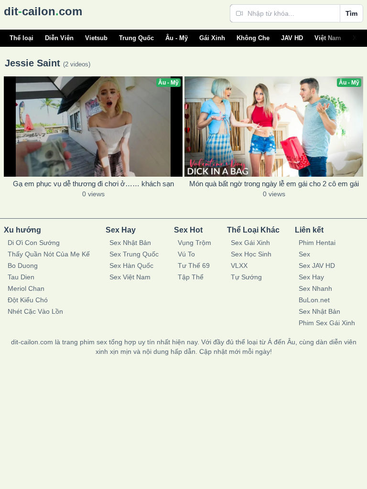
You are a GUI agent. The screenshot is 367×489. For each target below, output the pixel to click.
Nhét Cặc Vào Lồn (35, 311)
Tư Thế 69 (194, 265)
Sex (304, 254)
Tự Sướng (246, 277)
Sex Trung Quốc (134, 254)
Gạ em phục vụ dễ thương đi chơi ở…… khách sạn (93, 184)
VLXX (239, 265)
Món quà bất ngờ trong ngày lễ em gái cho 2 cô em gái (274, 184)
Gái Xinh (212, 38)
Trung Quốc (136, 38)
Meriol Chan (26, 288)
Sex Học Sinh (251, 254)
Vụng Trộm (194, 242)
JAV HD (292, 38)
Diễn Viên (59, 38)
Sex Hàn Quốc (131, 265)
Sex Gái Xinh (250, 242)
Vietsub (96, 38)
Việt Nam (327, 38)
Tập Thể (191, 277)
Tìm (351, 13)
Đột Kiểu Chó (28, 300)
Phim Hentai (317, 242)
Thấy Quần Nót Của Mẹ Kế (49, 254)
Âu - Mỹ (176, 38)
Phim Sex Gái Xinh (327, 323)
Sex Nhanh (315, 288)
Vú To (186, 254)
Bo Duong (23, 265)
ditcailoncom (43, 11)
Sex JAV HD (317, 265)
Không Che (253, 38)
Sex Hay (311, 277)
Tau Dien (21, 277)
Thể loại (21, 38)
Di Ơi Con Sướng (34, 242)
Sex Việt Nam (130, 277)
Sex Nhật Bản (130, 242)
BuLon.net (314, 300)
